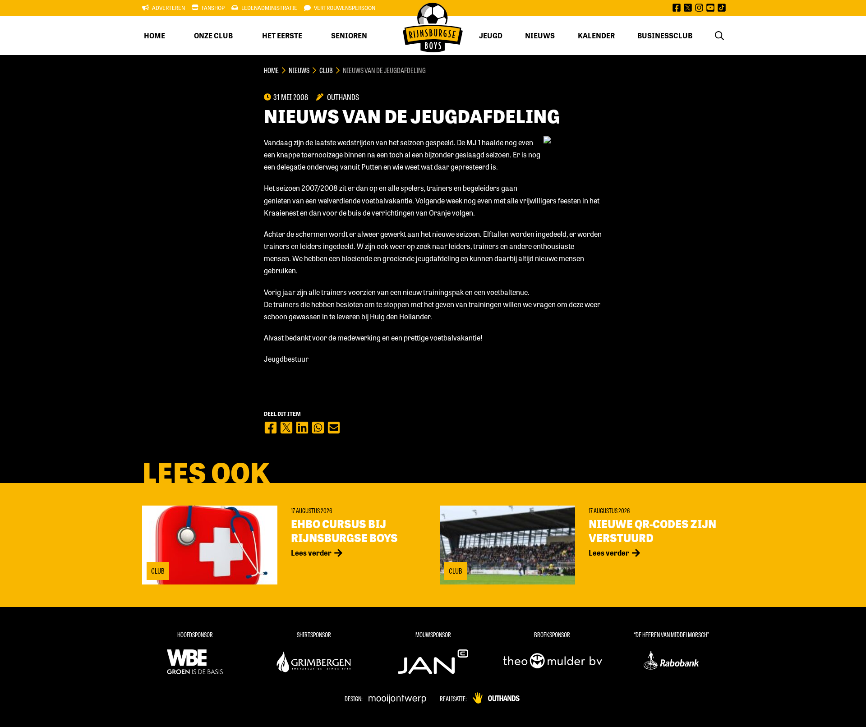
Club (326, 70)
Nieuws (540, 35)
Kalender (596, 35)
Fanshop (213, 8)
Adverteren (168, 8)
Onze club (213, 35)
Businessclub (664, 35)
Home (154, 35)
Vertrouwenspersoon (344, 8)
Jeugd (490, 35)
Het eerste (282, 35)
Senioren (349, 35)
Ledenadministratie (269, 8)
